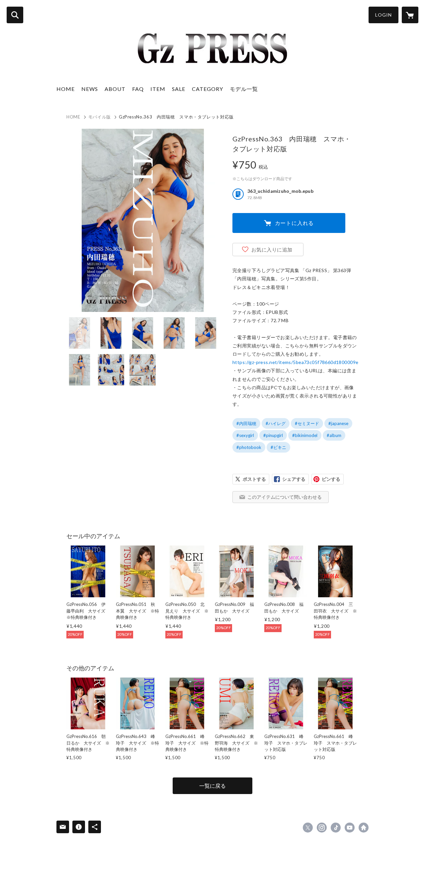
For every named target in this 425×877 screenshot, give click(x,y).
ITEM (157, 89)
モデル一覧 (244, 89)
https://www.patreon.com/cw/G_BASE (364, 828)
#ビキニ (278, 447)
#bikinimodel (304, 435)
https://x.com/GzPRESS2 (308, 828)
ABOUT (115, 89)
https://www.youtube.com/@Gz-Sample (350, 828)
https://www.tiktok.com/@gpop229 (336, 828)
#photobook (248, 447)
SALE (178, 89)
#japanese (338, 423)
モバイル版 (99, 116)
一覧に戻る (212, 785)
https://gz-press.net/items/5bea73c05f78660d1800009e (295, 362)
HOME (65, 89)
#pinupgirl (273, 435)
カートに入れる (294, 223)
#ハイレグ (276, 423)
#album (334, 435)
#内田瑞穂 (246, 423)
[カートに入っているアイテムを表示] (410, 15)
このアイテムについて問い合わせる (284, 497)
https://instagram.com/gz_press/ (322, 828)
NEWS (89, 89)
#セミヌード (307, 423)
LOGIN (383, 15)
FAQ (138, 89)
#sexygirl (245, 435)
